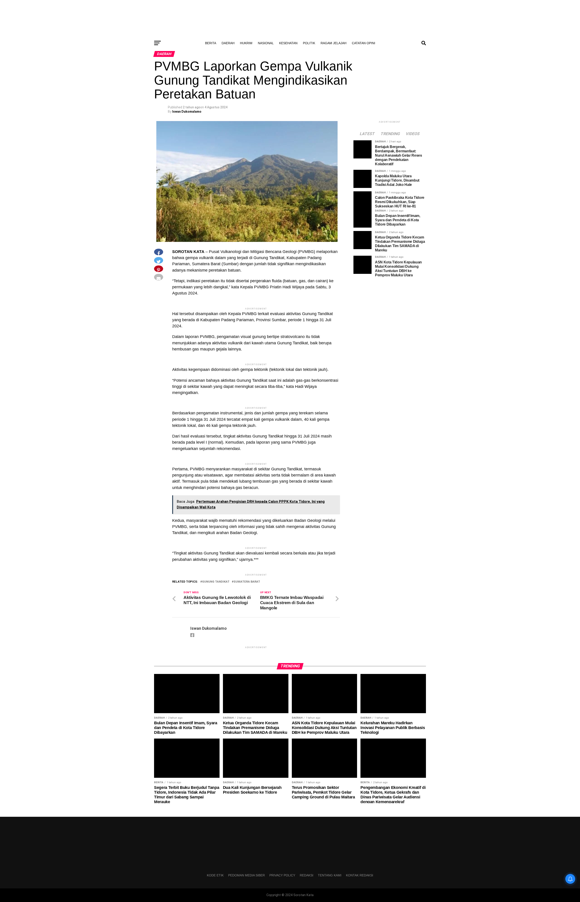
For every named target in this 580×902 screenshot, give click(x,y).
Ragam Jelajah (333, 43)
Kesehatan (288, 43)
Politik (309, 43)
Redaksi (306, 875)
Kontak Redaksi (359, 875)
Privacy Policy (282, 875)
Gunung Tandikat (216, 581)
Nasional (266, 43)
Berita (210, 43)
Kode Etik (215, 875)
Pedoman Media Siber (246, 875)
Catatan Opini (363, 43)
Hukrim (246, 43)
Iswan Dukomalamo (186, 111)
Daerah (228, 43)
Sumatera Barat (247, 581)
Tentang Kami (329, 875)
